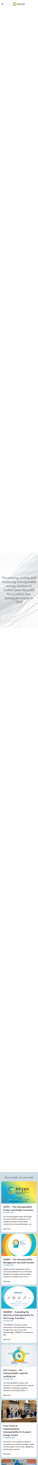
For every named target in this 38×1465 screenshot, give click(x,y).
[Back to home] (19, 4)
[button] (2, 4)
